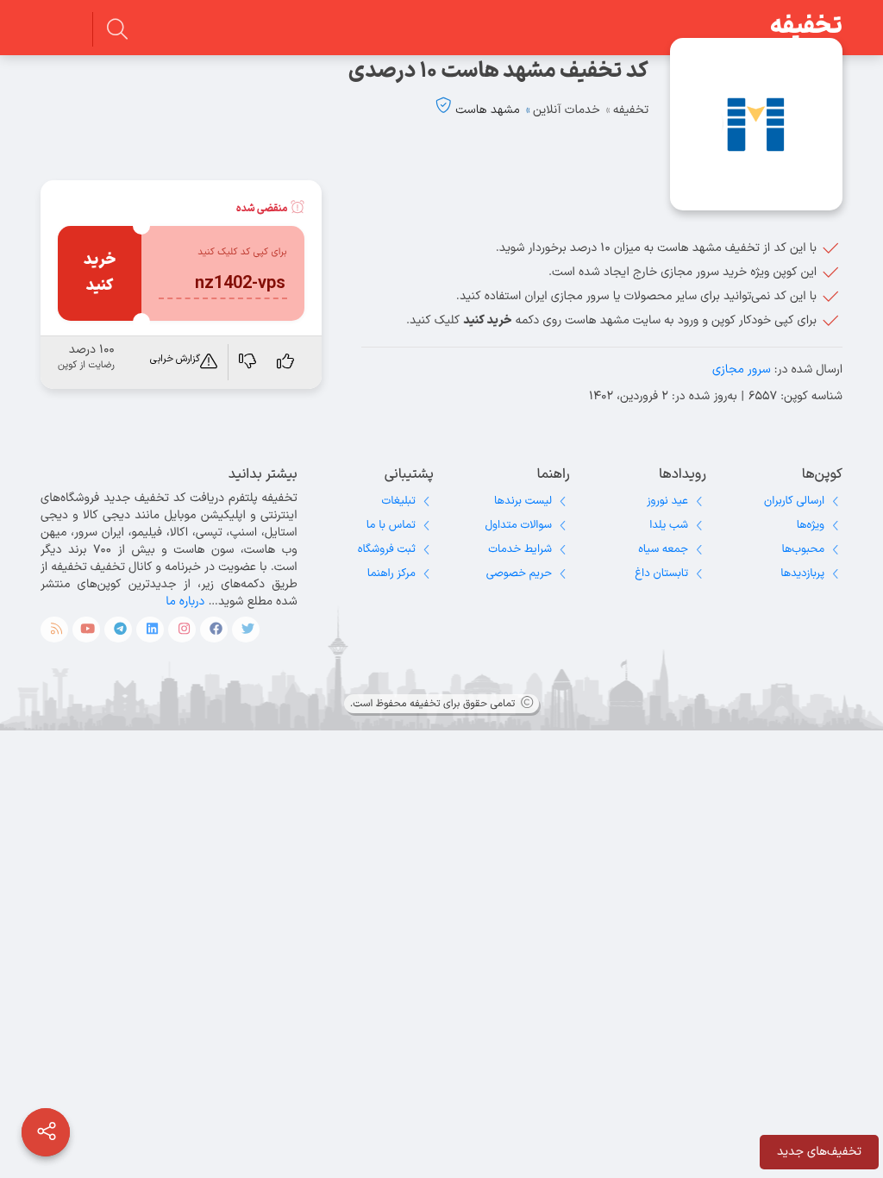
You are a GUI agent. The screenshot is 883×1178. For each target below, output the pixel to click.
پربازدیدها (802, 573)
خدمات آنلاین (566, 110)
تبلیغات (399, 501)
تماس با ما (391, 525)
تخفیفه (806, 27)
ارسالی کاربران (794, 501)
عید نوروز (667, 501)
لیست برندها (523, 501)
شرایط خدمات (520, 549)
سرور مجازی (741, 369)
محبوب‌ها (802, 549)
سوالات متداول (518, 525)
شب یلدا (668, 525)
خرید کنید (100, 273)
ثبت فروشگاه (387, 549)
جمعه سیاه (663, 549)
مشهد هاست (487, 110)
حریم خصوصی (519, 573)
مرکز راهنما (391, 573)
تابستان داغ (661, 573)
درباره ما (185, 601)
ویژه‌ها (810, 525)
